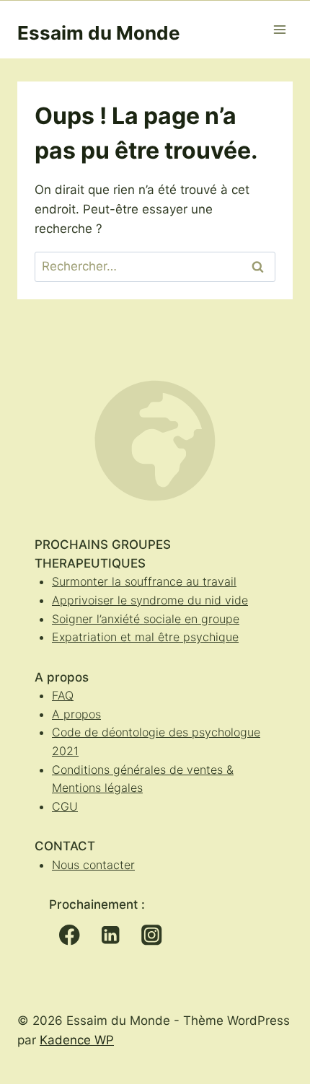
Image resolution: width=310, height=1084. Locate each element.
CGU (65, 806)
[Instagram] (151, 935)
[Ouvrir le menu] (279, 29)
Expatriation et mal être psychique (145, 637)
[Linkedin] (110, 935)
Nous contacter (93, 865)
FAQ (63, 695)
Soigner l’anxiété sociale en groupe (145, 619)
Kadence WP (77, 1040)
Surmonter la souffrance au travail (144, 581)
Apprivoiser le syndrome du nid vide (150, 600)
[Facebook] (69, 935)
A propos (76, 714)
